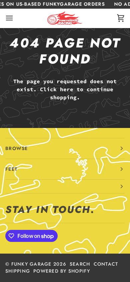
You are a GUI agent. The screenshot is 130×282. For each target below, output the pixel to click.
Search (80, 264)
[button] (65, 186)
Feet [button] (11, 169)
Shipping (17, 271)
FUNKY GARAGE (31, 264)
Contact (106, 264)
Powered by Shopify (61, 271)
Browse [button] (16, 148)
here (66, 89)
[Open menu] (15, 18)
